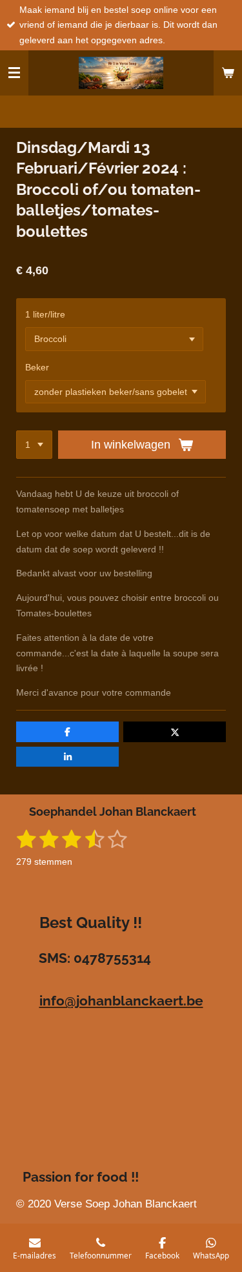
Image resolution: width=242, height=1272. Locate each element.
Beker (37, 367)
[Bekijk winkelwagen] (228, 73)
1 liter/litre (45, 314)
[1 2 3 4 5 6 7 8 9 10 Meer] (34, 444)
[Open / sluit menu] (14, 73)
